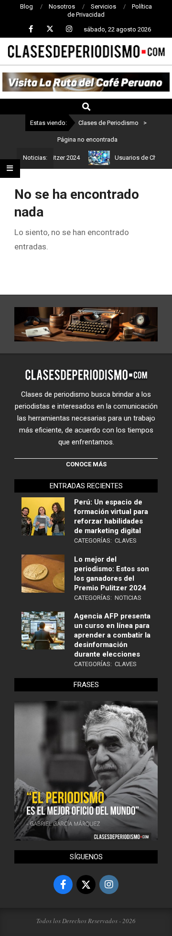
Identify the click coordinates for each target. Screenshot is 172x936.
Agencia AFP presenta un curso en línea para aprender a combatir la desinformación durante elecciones (112, 635)
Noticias (128, 597)
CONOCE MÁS (86, 464)
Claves (126, 540)
